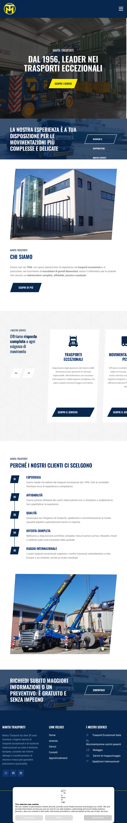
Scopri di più (26, 287)
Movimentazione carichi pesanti (103, 744)
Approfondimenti (58, 758)
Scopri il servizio (67, 412)
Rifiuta (59, 817)
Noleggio (98, 750)
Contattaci (63, 83)
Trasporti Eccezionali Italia (106, 735)
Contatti (53, 752)
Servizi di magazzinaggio (106, 755)
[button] (16, 373)
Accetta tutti (98, 817)
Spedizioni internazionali (105, 761)
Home (52, 735)
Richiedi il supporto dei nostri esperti (99, 141)
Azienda (53, 740)
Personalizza (29, 817)
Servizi (52, 746)
